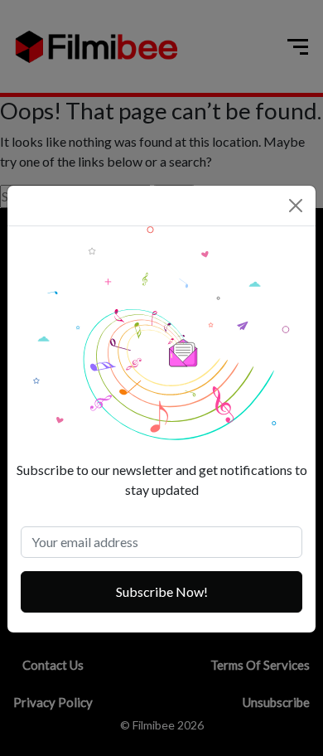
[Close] (295, 205)
